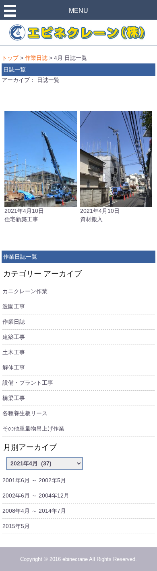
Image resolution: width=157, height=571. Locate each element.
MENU (78, 10)
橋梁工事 (13, 398)
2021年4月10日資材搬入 (100, 215)
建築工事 (13, 337)
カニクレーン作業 (25, 291)
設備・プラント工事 (27, 382)
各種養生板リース (25, 413)
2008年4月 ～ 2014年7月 (34, 511)
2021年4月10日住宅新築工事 (24, 215)
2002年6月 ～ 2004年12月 (35, 495)
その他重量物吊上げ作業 (33, 428)
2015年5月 (16, 526)
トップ (10, 58)
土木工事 (13, 352)
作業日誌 (36, 58)
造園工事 (13, 306)
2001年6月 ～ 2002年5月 (34, 480)
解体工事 (13, 367)
